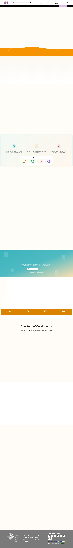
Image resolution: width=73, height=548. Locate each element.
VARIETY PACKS (38, 545)
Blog (16, 539)
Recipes (16, 537)
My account (24, 539)
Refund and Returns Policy (27, 537)
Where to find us (54, 5)
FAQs (23, 543)
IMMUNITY (37, 537)
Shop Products (9, 5)
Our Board (17, 545)
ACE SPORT (37, 535)
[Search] (30, 2)
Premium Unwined (63, 5)
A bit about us (34, 5)
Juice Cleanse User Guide (45, 5)
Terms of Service (25, 535)
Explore (27, 5)
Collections (24, 545)
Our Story (17, 535)
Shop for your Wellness (19, 5)
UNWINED (37, 543)
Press (16, 541)
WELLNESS (37, 539)
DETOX (36, 541)
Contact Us (17, 543)
